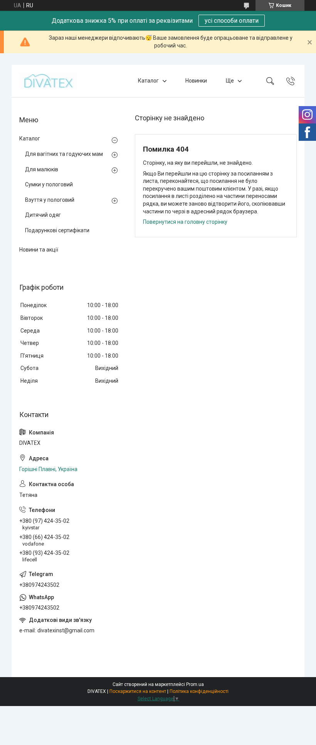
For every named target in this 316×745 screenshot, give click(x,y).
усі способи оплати (232, 20)
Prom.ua (195, 684)
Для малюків (41, 169)
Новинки (196, 81)
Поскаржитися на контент (137, 691)
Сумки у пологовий (49, 184)
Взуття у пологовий (49, 200)
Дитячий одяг (43, 215)
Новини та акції (38, 250)
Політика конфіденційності (199, 691)
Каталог (148, 81)
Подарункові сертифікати (57, 230)
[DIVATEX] (48, 81)
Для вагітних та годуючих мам (64, 154)
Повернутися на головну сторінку (185, 222)
